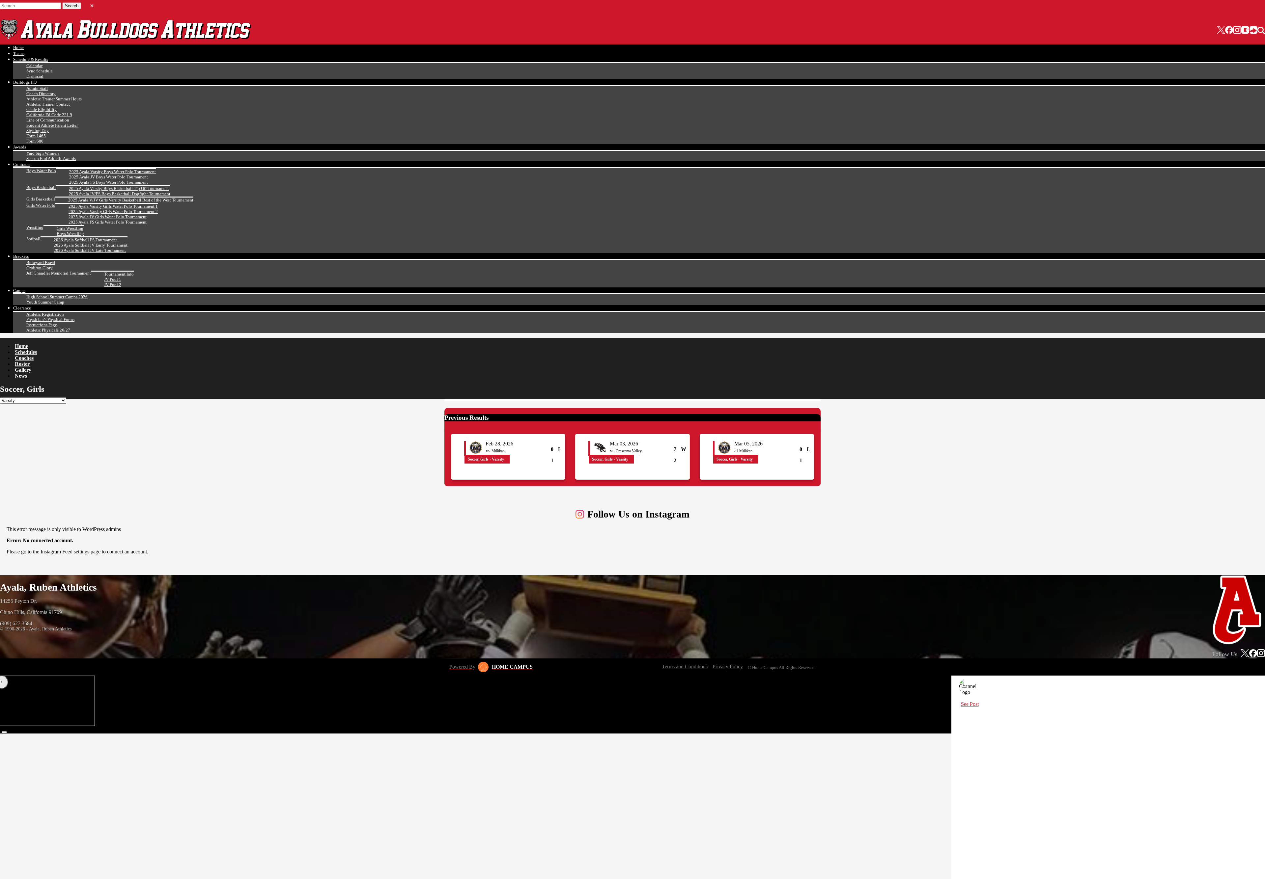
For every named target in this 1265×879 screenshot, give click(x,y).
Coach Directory (41, 93)
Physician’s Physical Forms (50, 319)
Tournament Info (119, 274)
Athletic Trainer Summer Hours (54, 98)
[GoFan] (1249, 30)
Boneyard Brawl (40, 262)
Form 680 (34, 141)
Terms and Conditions (685, 666)
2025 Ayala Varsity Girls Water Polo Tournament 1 (113, 206)
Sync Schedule (39, 70)
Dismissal (34, 76)
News (21, 376)
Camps (19, 290)
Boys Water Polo (41, 170)
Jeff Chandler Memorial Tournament (58, 273)
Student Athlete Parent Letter (52, 125)
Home (18, 47)
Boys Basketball (41, 187)
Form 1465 (36, 135)
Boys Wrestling (70, 233)
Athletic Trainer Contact (48, 104)
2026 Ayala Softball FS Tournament (85, 239)
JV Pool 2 (112, 284)
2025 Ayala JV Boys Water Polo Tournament (108, 176)
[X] (1221, 30)
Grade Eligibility (41, 109)
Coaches (24, 358)
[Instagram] (1237, 30)
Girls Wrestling (70, 228)
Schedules (26, 352)
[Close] (964, 687)
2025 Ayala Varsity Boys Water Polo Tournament (112, 171)
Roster (22, 364)
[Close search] (92, 4)
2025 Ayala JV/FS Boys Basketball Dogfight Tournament (119, 193)
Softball (33, 238)
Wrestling (34, 227)
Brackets (21, 256)
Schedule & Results (30, 59)
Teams (18, 53)
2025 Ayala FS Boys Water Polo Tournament (108, 182)
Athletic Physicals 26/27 (48, 330)
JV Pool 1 (112, 279)
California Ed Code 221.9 (49, 114)
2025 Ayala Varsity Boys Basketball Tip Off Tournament (119, 188)
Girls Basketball (40, 199)
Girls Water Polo (40, 205)
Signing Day (37, 130)
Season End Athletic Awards (51, 158)
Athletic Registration (45, 314)
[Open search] (1261, 30)
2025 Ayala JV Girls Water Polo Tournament (108, 216)
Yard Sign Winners (42, 153)
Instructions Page (41, 324)
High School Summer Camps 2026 (57, 296)
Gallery (23, 370)
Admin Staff (37, 88)
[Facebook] (1229, 30)
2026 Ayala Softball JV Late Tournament (90, 250)
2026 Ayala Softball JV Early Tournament (90, 245)
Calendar (34, 65)
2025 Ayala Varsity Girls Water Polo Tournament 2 (113, 211)
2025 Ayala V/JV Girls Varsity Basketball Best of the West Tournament (130, 200)
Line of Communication (47, 120)
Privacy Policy (728, 666)
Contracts (21, 164)
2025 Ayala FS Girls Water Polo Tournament (108, 222)
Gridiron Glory (39, 267)
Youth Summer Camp (45, 302)
